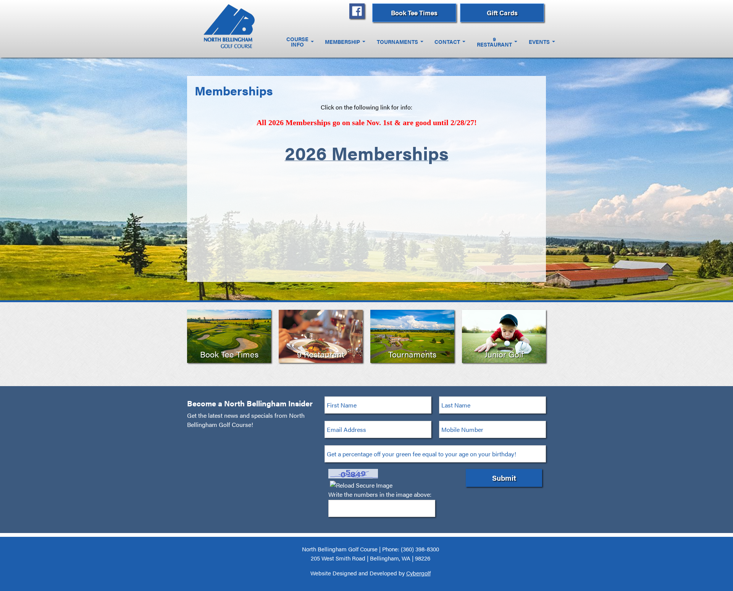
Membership (342, 41)
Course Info (297, 41)
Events (539, 41)
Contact (447, 41)
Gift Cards (502, 12)
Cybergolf (418, 573)
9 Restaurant (494, 41)
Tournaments (397, 41)
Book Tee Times (414, 12)
